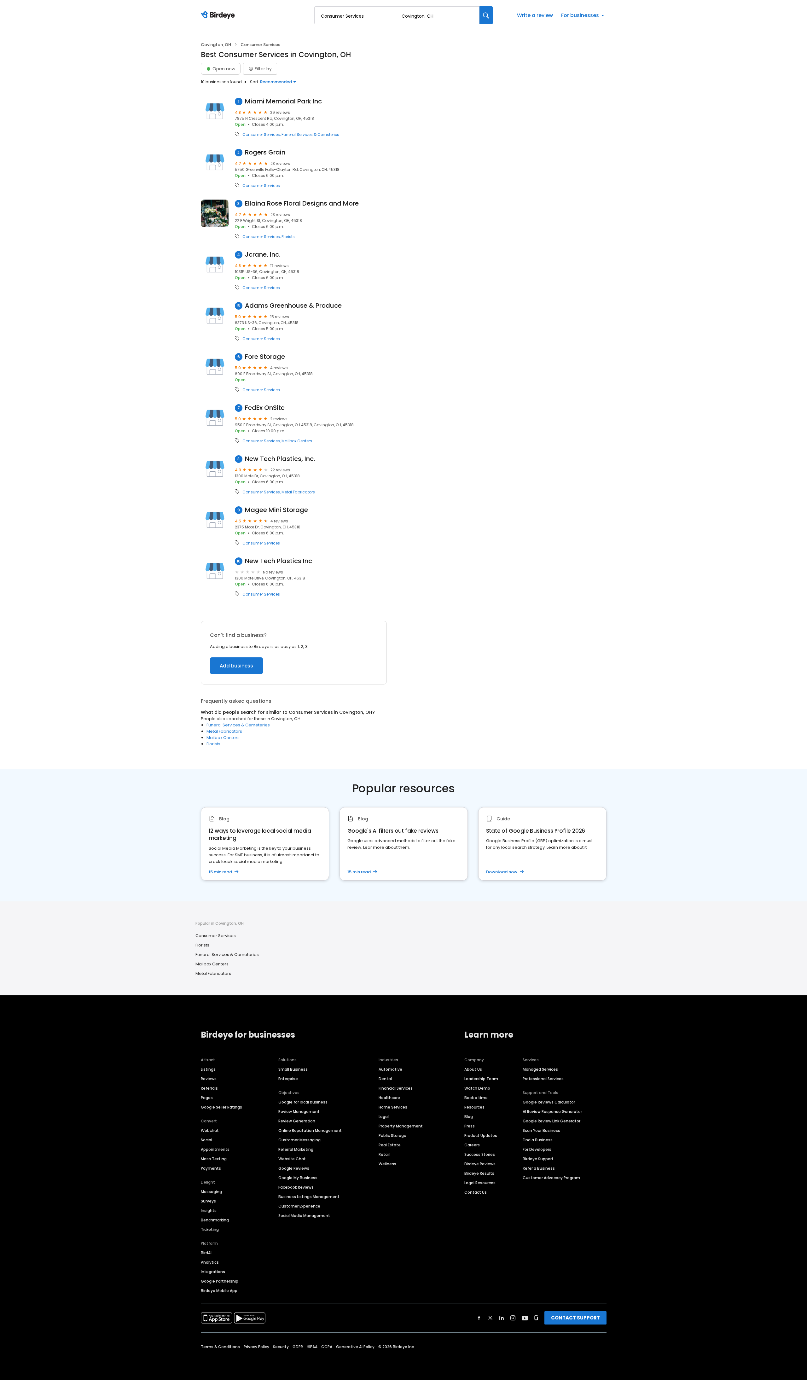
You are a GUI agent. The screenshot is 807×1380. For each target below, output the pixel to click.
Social (206, 1140)
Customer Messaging (299, 1140)
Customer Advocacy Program (551, 1177)
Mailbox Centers (297, 441)
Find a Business (538, 1140)
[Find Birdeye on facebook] (479, 1318)
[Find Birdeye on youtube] (525, 1318)
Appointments (215, 1149)
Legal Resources (480, 1182)
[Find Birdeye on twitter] (490, 1318)
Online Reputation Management (310, 1130)
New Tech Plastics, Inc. (280, 459)
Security (281, 1346)
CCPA (326, 1346)
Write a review (535, 15)
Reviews (209, 1078)
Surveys (208, 1201)
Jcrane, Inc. (262, 255)
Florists (288, 236)
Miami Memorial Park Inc (283, 101)
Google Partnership (219, 1281)
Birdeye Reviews (480, 1164)
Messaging (211, 1191)
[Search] (486, 15)
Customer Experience (299, 1206)
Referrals (209, 1088)
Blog (468, 1116)
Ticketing (210, 1229)
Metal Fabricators (298, 492)
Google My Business (297, 1177)
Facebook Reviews (296, 1187)
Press (469, 1126)
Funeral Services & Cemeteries (310, 134)
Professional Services (543, 1078)
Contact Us (475, 1192)
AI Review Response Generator (552, 1111)
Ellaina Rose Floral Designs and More (302, 203)
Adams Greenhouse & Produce (293, 306)
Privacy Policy (256, 1346)
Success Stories (479, 1154)
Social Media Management (304, 1215)
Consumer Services (261, 134)
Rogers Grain (265, 152)
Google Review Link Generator (551, 1121)
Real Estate (390, 1145)
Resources (474, 1107)
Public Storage (392, 1135)
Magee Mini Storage (276, 510)
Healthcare (389, 1097)
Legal (384, 1116)
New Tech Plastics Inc (278, 561)
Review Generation (296, 1121)
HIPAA (312, 1346)
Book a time (476, 1097)
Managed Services (540, 1069)
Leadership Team (481, 1078)
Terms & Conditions (220, 1346)
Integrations (213, 1271)
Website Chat (292, 1159)
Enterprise (288, 1078)
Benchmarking (215, 1220)
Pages (207, 1097)
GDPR (298, 1346)
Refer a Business (539, 1168)
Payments (211, 1168)
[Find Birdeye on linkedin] (501, 1318)
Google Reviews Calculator (549, 1102)
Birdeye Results (479, 1173)
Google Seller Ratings (221, 1107)
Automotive (390, 1069)
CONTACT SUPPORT (575, 1317)
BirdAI (206, 1252)
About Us (473, 1069)
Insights (209, 1210)
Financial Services (396, 1088)
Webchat (210, 1130)
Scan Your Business (541, 1130)
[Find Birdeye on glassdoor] (536, 1318)
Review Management (299, 1111)
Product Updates (480, 1135)
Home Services (393, 1107)
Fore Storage (265, 357)
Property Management (401, 1126)
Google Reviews (293, 1168)
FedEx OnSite (265, 408)
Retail (384, 1154)
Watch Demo (477, 1088)
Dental (385, 1078)
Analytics (210, 1262)
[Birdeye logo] (219, 15)
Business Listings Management (309, 1196)
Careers (472, 1145)
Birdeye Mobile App (219, 1290)
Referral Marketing (295, 1149)
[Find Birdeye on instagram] (512, 1318)
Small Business (293, 1069)
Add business (236, 665)
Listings (208, 1069)
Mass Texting (214, 1159)
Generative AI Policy (355, 1346)
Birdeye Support (538, 1159)
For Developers (537, 1149)
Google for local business (303, 1102)
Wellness (387, 1164)
